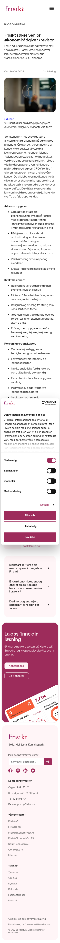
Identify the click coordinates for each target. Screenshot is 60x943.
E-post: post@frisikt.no (21, 804)
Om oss (12, 877)
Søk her (9, 119)
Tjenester (13, 872)
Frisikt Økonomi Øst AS (21, 838)
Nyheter (12, 883)
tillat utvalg (30, 526)
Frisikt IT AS (14, 827)
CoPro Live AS (16, 849)
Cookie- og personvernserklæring (27, 918)
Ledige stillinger (16, 894)
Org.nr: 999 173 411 (18, 787)
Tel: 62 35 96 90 (17, 798)
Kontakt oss (16, 665)
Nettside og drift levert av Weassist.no (29, 924)
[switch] (51, 470)
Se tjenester (16, 675)
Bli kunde (13, 889)
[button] (50, 8)
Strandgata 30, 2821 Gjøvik (23, 793)
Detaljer (45, 504)
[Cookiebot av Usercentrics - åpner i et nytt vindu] (42, 403)
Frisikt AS (13, 821)
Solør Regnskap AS (18, 844)
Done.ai (12, 900)
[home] (14, 8)
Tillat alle (30, 515)
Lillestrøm (13, 855)
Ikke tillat (30, 537)
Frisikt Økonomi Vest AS (21, 832)
